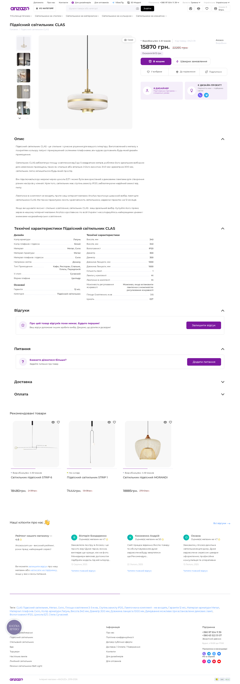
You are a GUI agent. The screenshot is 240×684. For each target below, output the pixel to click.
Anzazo (220, 40)
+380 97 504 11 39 (162, 2)
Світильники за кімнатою (150, 16)
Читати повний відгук (83, 570)
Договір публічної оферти (119, 642)
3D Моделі (136, 2)
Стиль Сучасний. (58, 614)
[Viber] (200, 95)
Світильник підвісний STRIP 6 (31, 477)
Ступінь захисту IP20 (111, 607)
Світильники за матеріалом (81, 16)
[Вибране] (207, 8)
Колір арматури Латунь (55, 611)
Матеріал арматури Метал (203, 607)
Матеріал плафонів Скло (25, 611)
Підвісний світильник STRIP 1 (87, 477)
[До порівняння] (53, 422)
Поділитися (215, 71)
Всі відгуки (219, 523)
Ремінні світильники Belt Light (26, 666)
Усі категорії (46, 8)
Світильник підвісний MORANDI (145, 477)
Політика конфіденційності (120, 637)
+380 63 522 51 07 (212, 635)
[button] (20, 118)
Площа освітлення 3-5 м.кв (81, 607)
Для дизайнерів (83, 2)
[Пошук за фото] (137, 8)
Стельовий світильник (22, 642)
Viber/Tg (120, 2)
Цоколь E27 (41, 614)
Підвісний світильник (21, 637)
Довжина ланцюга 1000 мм (127, 611)
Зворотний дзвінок (211, 639)
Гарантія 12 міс (177, 607)
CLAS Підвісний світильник (32, 607)
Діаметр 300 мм (100, 611)
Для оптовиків (101, 2)
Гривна (190, 2)
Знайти (147, 8)
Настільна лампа (18, 656)
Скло (61, 607)
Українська (215, 2)
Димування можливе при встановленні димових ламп (179, 611)
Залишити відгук (203, 325)
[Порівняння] (199, 8)
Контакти (63, 2)
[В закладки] (58, 422)
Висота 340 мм (80, 611)
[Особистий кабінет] (190, 8)
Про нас (110, 632)
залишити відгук (37, 566)
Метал (53, 607)
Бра (12, 647)
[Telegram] (206, 95)
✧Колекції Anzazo (20, 16)
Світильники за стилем (48, 16)
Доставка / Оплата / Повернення (123, 647)
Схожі (130, 40)
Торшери (15, 651)
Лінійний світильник (21, 661)
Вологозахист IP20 (21, 614)
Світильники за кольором (116, 16)
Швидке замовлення (193, 61)
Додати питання (204, 362)
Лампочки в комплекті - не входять (145, 607)
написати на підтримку (43, 570)
